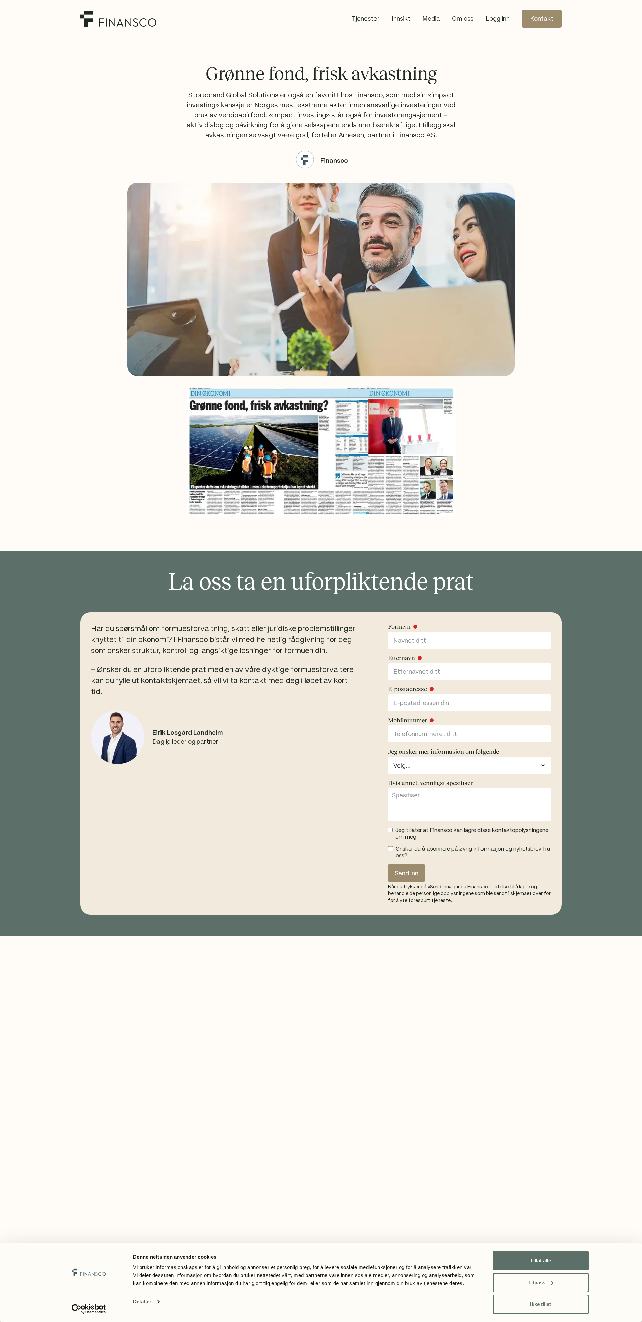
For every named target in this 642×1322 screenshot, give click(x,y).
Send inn (406, 873)
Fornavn (399, 626)
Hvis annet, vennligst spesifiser (430, 783)
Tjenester (366, 18)
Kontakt (541, 18)
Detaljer (142, 1301)
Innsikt (401, 18)
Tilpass (536, 1282)
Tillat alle (540, 1260)
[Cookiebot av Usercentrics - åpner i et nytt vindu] (89, 1309)
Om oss (462, 18)
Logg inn (498, 18)
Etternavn (401, 658)
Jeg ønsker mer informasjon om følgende (443, 751)
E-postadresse (407, 689)
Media (431, 18)
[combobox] (469, 765)
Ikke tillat (540, 1304)
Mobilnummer (407, 720)
